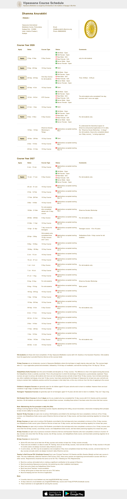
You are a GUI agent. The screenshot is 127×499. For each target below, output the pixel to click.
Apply (22, 58)
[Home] (19, 4)
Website (25, 18)
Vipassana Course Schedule (43, 3)
